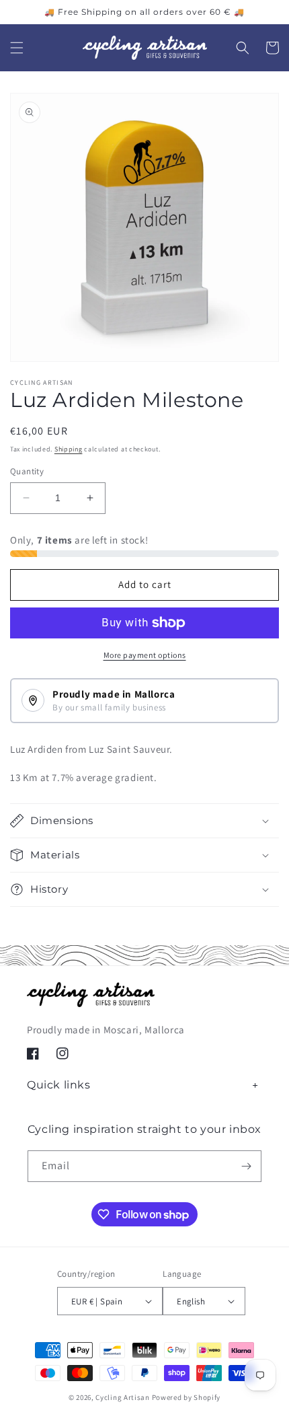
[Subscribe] (246, 1166)
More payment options (145, 655)
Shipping (68, 449)
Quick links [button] (59, 1084)
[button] (17, 48)
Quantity (27, 471)
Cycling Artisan (122, 1397)
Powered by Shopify (186, 1397)
